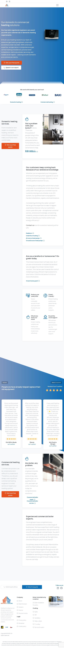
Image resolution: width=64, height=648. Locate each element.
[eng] (58, 95)
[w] (19, 95)
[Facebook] (6, 1)
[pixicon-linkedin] (58, 588)
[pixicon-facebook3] (61, 588)
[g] (45, 95)
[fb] (32, 95)
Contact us (30, 225)
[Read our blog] (56, 601)
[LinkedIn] (9, 1)
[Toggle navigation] (57, 5)
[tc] (6, 95)
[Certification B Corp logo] (2, 627)
